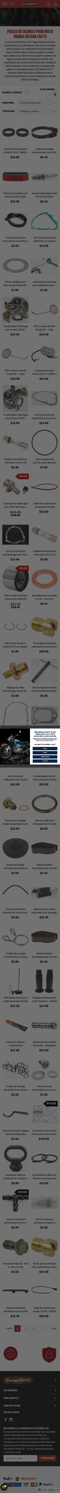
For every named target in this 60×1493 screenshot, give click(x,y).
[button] (4, 1487)
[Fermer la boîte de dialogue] (58, 730)
